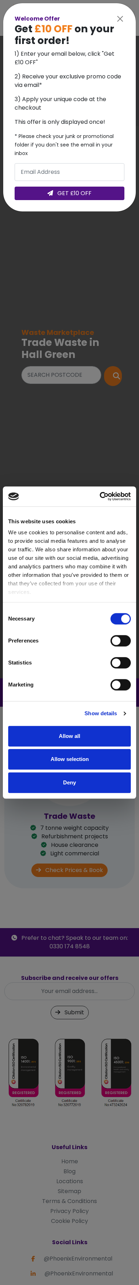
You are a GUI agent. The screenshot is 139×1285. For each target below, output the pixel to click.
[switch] (120, 640)
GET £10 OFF (74, 193)
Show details (100, 713)
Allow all (69, 736)
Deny (69, 782)
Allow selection (70, 759)
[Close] (120, 19)
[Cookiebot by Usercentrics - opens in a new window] (100, 496)
